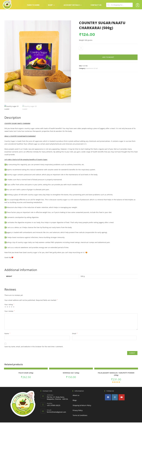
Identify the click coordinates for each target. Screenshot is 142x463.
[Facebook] (108, 397)
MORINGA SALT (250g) (71, 373)
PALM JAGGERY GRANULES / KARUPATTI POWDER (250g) (116, 374)
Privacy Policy (78, 410)
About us (76, 395)
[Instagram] (115, 397)
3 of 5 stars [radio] (9, 307)
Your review (9, 311)
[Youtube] (121, 397)
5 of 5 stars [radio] (13, 307)
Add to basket (108, 57)
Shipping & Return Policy (82, 405)
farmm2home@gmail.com (56, 412)
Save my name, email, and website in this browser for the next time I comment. (33, 347)
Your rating (9, 304)
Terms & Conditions (80, 415)
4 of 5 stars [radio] (11, 307)
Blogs (75, 400)
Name (7, 333)
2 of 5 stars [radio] (7, 307)
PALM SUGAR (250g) (26, 373)
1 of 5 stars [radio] (5, 307)
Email (75, 333)
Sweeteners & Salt (92, 68)
